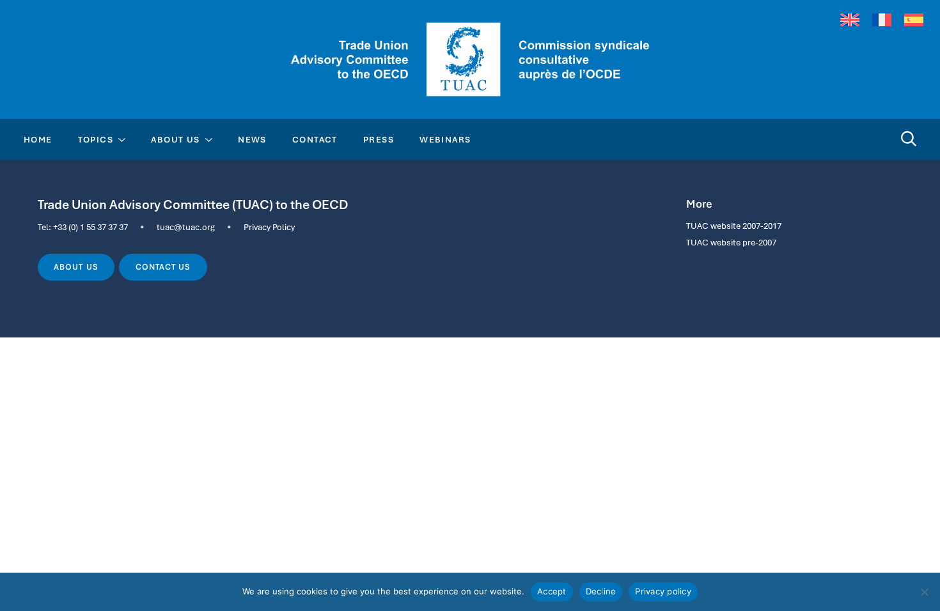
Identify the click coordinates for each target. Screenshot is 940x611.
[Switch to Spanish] (914, 20)
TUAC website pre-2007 (731, 242)
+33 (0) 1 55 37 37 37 (90, 227)
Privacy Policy (269, 227)
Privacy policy (663, 591)
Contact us (163, 267)
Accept (552, 591)
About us (76, 267)
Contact (315, 139)
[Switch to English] (850, 20)
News (252, 139)
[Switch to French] (882, 20)
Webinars (445, 139)
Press (378, 139)
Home (38, 139)
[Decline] (924, 591)
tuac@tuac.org (186, 227)
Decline (601, 591)
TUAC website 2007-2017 (733, 225)
